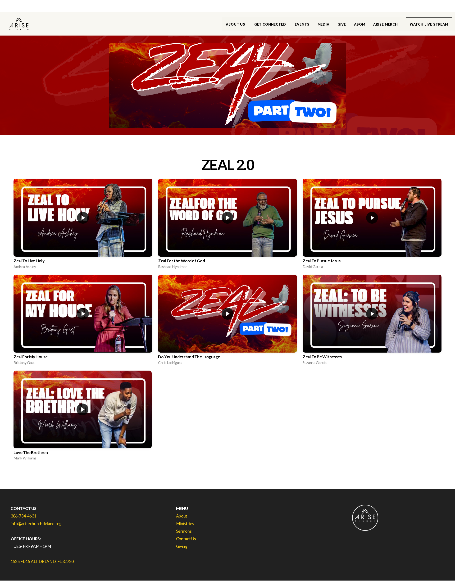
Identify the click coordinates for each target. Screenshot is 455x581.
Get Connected (270, 24)
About (181, 515)
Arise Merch (385, 24)
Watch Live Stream (429, 24)
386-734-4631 (23, 515)
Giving (181, 546)
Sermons (184, 531)
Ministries (185, 523)
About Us (236, 24)
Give (341, 24)
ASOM (359, 24)
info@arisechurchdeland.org (36, 523)
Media (323, 24)
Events (302, 24)
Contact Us (186, 538)
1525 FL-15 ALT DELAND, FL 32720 (42, 561)
